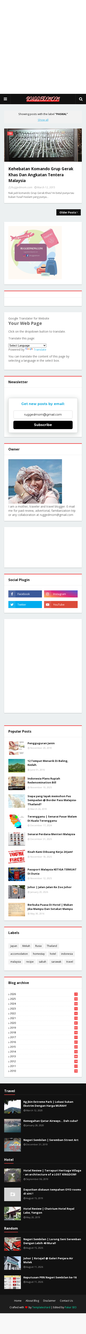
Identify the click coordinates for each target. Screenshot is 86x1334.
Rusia (38, 946)
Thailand (52, 946)
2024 (43, 1003)
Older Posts (67, 212)
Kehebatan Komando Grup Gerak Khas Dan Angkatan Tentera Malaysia (40, 174)
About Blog (32, 1300)
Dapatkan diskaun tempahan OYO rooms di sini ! (52, 1192)
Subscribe (43, 425)
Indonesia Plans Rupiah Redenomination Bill (44, 780)
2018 (43, 1032)
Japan (13, 946)
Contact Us (66, 1300)
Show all (43, 120)
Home (18, 1300)
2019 (43, 1027)
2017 (43, 1037)
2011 (43, 1066)
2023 (43, 1008)
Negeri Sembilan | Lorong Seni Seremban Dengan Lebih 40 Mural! (52, 1241)
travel (69, 961)
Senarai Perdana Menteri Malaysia (51, 834)
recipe (30, 961)
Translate (40, 349)
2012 (43, 1061)
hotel (53, 954)
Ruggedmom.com (21, 187)
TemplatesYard (41, 1307)
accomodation (19, 954)
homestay (39, 954)
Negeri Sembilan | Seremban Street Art (50, 1140)
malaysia (15, 961)
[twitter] (25, 604)
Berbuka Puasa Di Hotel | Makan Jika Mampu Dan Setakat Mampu (50, 907)
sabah (42, 961)
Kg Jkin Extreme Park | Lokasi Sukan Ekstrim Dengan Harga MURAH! (48, 1104)
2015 (43, 1047)
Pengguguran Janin (41, 743)
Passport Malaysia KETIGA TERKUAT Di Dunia (52, 871)
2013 (43, 1056)
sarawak (56, 961)
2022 (43, 1013)
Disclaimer (49, 1300)
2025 (43, 999)
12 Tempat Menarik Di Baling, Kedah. (48, 763)
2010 (43, 1071)
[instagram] (61, 593)
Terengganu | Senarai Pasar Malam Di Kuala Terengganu (52, 818)
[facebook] (25, 593)
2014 (43, 1051)
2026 (43, 994)
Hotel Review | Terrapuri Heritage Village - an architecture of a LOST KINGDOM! (52, 1172)
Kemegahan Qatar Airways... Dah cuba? (50, 1121)
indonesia (67, 954)
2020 (43, 1023)
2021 (43, 1018)
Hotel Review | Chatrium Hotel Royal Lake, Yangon (48, 1211)
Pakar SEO (71, 1307)
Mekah (26, 946)
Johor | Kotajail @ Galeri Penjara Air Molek (48, 1260)
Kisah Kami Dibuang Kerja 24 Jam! (50, 852)
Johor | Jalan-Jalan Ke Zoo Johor (50, 887)
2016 (43, 1042)
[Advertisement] (43, 47)
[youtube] (61, 604)
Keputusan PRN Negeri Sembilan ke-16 (49, 1277)
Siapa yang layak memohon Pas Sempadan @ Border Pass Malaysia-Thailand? (52, 800)
